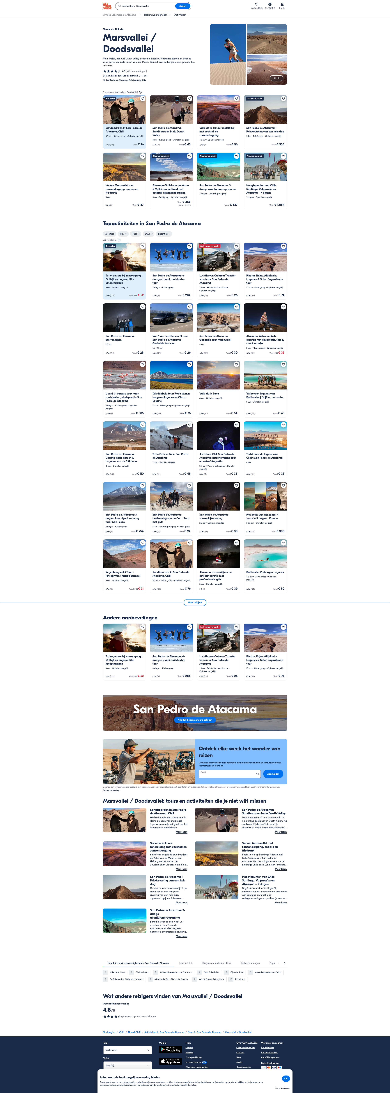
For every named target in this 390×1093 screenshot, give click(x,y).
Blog (238, 1057)
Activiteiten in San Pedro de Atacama (164, 1032)
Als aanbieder (267, 1047)
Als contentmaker (269, 1052)
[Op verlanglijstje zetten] (142, 98)
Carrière (240, 1052)
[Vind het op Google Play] (170, 1050)
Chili (121, 1032)
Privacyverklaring (111, 790)
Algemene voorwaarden (197, 1067)
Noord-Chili (134, 1032)
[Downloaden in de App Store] (170, 1062)
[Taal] (270, 4)
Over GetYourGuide (245, 1047)
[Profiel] (282, 4)
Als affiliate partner (270, 1057)
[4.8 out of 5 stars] (112, 1016)
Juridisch (189, 1052)
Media (239, 1062)
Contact (189, 1047)
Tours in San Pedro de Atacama (204, 1032)
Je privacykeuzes (193, 1062)
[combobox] (145, 6)
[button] (124, 122)
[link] (124, 122)
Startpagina (109, 1032)
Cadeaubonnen (243, 1067)
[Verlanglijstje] (256, 4)
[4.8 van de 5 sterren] (112, 71)
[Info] (140, 92)
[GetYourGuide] (107, 6)
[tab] (138, 963)
